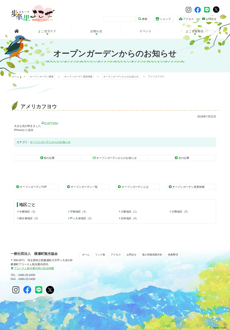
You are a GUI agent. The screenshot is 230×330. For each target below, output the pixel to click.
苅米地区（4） (129, 218)
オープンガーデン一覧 (84, 186)
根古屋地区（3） (29, 218)
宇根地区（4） (79, 211)
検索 (144, 19)
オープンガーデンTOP (33, 186)
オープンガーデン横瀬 (33, 13)
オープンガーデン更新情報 (78, 76)
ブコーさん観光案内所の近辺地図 (34, 268)
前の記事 (49, 158)
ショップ (165, 19)
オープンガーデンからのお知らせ (121, 76)
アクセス (188, 19)
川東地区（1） (129, 211)
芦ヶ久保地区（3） (81, 218)
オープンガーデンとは (135, 186)
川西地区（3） (180, 211)
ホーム (15, 76)
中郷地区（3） (28, 211)
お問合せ (211, 19)
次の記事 (183, 158)
